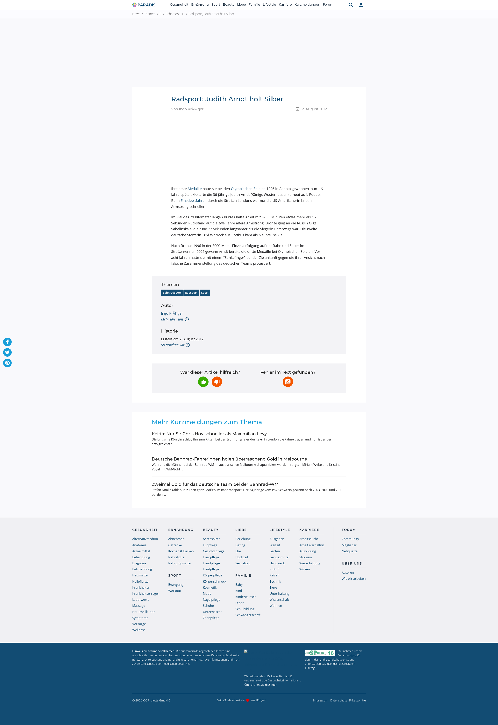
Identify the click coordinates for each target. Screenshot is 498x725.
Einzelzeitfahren (194, 200)
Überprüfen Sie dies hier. (260, 684)
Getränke (175, 545)
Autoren (348, 572)
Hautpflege (211, 569)
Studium (305, 557)
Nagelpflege (211, 599)
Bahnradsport (175, 14)
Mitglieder (349, 545)
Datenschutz (338, 700)
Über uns (352, 563)
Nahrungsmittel (179, 563)
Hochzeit (241, 557)
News (136, 14)
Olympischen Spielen (248, 188)
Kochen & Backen (181, 551)
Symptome (140, 618)
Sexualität (242, 563)
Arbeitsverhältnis (311, 545)
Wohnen (276, 605)
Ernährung (200, 4)
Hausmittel (140, 575)
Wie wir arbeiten (354, 578)
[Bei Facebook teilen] (7, 342)
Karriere (285, 4)
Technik (275, 581)
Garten (275, 551)
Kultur (274, 569)
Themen (149, 14)
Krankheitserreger (145, 593)
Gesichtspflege (213, 551)
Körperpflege (212, 575)
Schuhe (208, 605)
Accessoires (211, 539)
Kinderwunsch (245, 597)
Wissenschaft (279, 599)
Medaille (195, 188)
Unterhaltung (279, 593)
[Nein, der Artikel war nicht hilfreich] (217, 382)
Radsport (191, 292)
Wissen (304, 569)
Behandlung (141, 557)
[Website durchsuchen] (351, 5)
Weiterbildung (309, 563)
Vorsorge (139, 624)
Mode (207, 593)
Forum (328, 4)
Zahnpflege (211, 618)
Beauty (228, 4)
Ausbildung (307, 551)
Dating (240, 545)
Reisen (274, 575)
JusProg (310, 668)
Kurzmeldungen (307, 4)
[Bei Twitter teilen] (7, 352)
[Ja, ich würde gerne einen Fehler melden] (288, 382)
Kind (238, 591)
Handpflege (211, 563)
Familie (254, 4)
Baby (239, 584)
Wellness (138, 630)
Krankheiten (141, 587)
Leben (239, 603)
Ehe (238, 551)
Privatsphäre (357, 700)
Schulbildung (244, 609)
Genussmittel (279, 557)
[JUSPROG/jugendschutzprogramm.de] (320, 653)
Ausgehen (277, 539)
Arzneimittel (141, 551)
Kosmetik (210, 587)
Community (350, 539)
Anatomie (139, 545)
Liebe (241, 4)
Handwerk (277, 563)
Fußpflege (210, 545)
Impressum (320, 700)
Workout (174, 591)
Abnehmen (176, 539)
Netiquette (350, 551)
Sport (215, 4)
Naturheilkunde (143, 612)
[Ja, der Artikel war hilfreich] (203, 382)
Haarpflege (211, 557)
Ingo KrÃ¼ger (172, 313)
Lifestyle (269, 4)
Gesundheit (179, 4)
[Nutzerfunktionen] (361, 5)
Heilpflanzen (141, 581)
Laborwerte (140, 599)
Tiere (273, 587)
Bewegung (175, 584)
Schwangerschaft (247, 615)
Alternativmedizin (145, 539)
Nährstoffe (176, 557)
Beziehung (243, 539)
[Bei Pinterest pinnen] (7, 363)
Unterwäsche (212, 612)
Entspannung (142, 569)
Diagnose (139, 563)
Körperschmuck (214, 581)
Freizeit (275, 545)
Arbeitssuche (309, 539)
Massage (138, 605)
